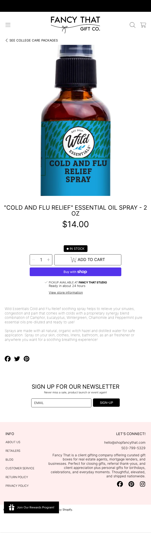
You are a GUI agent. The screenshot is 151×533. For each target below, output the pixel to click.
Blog (9, 459)
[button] (8, 25)
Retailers (13, 451)
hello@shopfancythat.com (124, 442)
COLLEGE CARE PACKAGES (33, 40)
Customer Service (20, 468)
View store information (66, 292)
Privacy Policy (17, 486)
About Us (13, 442)
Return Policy (17, 477)
